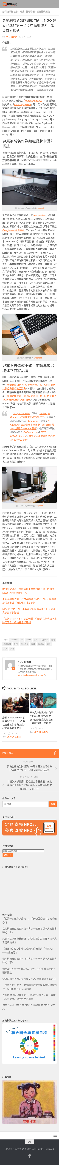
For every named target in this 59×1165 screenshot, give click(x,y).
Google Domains (21, 413)
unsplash (40, 208)
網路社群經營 (43, 11)
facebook (14, 640)
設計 (12, 649)
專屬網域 (7, 644)
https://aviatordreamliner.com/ (31, 675)
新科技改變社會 (10, 11)
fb (22, 640)
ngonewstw (39, 215)
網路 (49, 644)
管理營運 (30, 11)
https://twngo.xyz (33, 100)
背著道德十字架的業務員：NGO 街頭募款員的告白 (29, 978)
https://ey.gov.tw (22, 104)
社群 (16, 644)
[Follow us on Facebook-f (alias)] (55, 753)
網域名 (41, 644)
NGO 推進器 (11, 37)
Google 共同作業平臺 (13, 230)
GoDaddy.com (30, 432)
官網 (53, 640)
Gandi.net (33, 421)
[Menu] (55, 4)
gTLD (28, 640)
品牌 (35, 640)
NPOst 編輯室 (13, 737)
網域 (33, 644)
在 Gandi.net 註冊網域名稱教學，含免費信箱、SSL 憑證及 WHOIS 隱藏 (33, 425)
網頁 (5, 649)
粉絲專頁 (24, 644)
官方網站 (44, 640)
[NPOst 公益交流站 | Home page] (12, 4)
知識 (22, 11)
